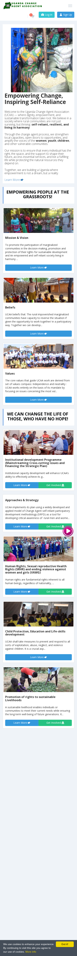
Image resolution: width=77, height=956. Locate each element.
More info (30, 951)
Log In (48, 14)
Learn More (12, 180)
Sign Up (67, 14)
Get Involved (54, 485)
